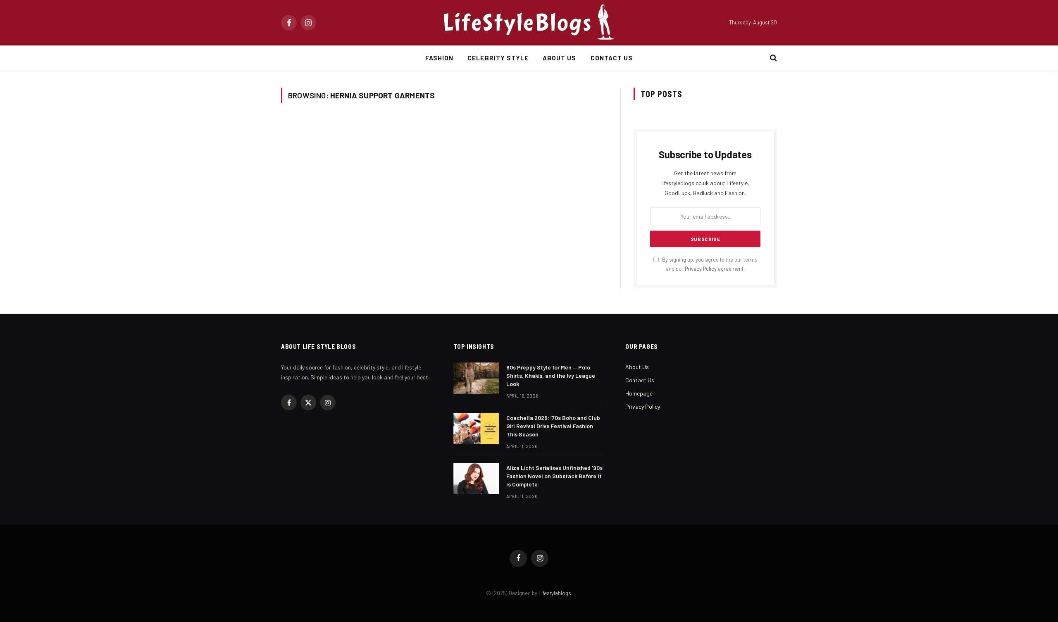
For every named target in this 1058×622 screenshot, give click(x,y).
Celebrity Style (498, 58)
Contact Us (612, 58)
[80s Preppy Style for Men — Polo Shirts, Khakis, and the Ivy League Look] (476, 378)
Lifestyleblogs (555, 593)
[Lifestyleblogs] (529, 22)
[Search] (772, 58)
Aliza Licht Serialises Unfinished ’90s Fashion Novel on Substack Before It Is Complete (554, 476)
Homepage (639, 393)
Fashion (439, 58)
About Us (559, 58)
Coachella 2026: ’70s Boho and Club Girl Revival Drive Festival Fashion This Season (553, 426)
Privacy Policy (701, 268)
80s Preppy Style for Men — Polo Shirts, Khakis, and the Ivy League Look (550, 375)
